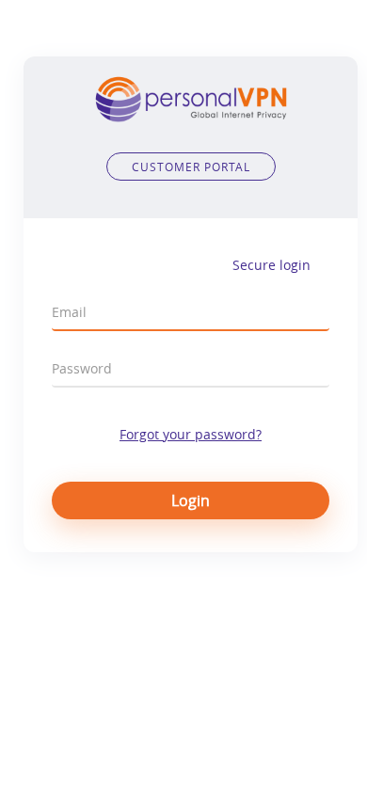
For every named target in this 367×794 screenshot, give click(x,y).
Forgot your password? (191, 434)
